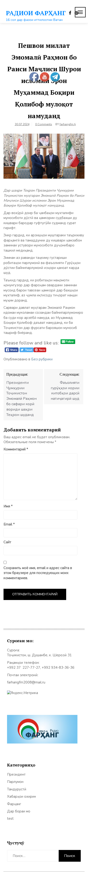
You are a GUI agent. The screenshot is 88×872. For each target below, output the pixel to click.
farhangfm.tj (68, 124)
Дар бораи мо (18, 811)
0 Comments (43, 124)
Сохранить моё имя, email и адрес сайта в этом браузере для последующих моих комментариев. (38, 573)
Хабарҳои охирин (21, 796)
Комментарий (16, 449)
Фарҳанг (14, 804)
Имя (8, 506)
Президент (16, 774)
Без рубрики (42, 359)
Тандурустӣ (16, 789)
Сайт (7, 542)
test (10, 818)
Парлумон (15, 781)
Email (9, 524)
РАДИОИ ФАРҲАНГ (36, 13)
